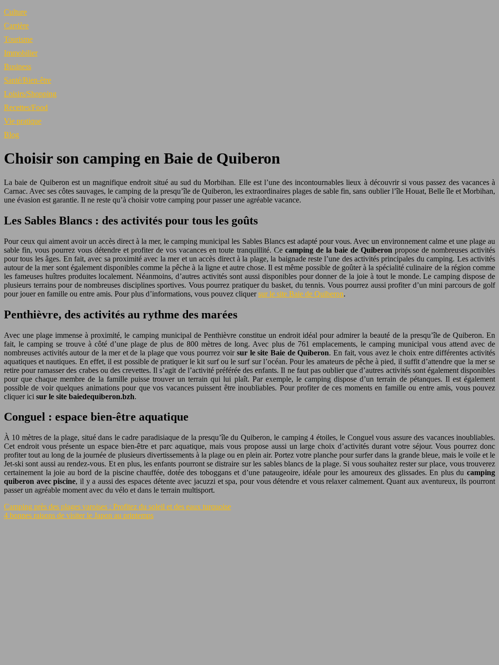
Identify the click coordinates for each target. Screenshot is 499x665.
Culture (15, 12)
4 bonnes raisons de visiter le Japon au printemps (79, 515)
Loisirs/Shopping (30, 94)
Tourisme (18, 39)
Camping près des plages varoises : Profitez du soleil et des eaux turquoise (117, 506)
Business (17, 66)
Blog (11, 134)
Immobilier (21, 53)
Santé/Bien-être (27, 80)
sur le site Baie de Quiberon (301, 294)
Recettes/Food (26, 107)
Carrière (16, 25)
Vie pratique (22, 121)
